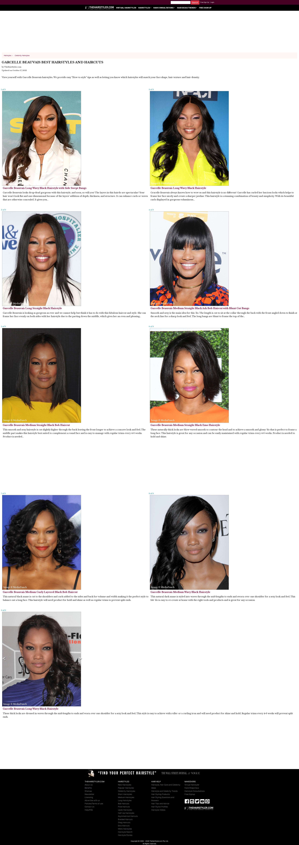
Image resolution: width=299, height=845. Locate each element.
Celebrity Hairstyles (126, 791)
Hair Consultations (163, 8)
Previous (3, 659)
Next (80, 659)
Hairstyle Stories (125, 835)
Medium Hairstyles (126, 797)
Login (212, 2)
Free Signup (190, 794)
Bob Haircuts (123, 803)
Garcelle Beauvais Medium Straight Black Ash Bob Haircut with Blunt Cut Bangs (200, 308)
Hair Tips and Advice (160, 803)
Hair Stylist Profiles (159, 807)
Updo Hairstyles (125, 810)
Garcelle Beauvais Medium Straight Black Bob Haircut (36, 425)
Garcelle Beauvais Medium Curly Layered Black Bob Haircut (40, 592)
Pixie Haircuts (124, 807)
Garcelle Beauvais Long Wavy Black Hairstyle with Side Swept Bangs (44, 188)
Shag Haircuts (124, 822)
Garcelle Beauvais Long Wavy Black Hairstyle (178, 188)
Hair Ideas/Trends (186, 8)
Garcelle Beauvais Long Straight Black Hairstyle (32, 308)
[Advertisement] (149, 32)
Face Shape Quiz (192, 788)
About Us (89, 785)
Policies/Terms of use (94, 803)
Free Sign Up (204, 2)
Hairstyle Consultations (195, 791)
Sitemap (88, 791)
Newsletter (89, 794)
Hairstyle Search (125, 832)
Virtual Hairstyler (126, 8)
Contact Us (89, 807)
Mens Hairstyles (125, 829)
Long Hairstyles (125, 800)
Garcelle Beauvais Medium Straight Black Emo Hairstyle (185, 425)
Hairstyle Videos (158, 810)
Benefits (88, 788)
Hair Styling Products (160, 794)
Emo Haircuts (124, 826)
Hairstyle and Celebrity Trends (164, 791)
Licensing (89, 797)
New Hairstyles (124, 785)
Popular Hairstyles (126, 788)
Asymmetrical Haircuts (128, 816)
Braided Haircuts (125, 819)
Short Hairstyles (125, 794)
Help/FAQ (89, 810)
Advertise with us (92, 800)
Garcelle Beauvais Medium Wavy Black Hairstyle (180, 592)
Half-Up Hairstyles (126, 813)
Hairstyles (144, 8)
